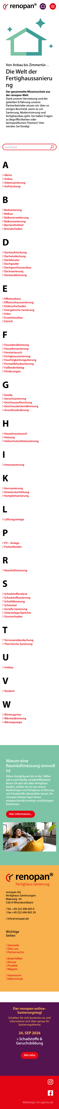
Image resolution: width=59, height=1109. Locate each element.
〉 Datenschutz (14, 979)
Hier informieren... (20, 814)
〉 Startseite (12, 945)
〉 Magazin (12, 969)
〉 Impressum (13, 975)
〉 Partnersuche (15, 952)
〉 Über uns (12, 949)
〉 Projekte (12, 965)
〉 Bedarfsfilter (14, 958)
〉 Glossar (11, 962)
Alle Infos (29, 1055)
